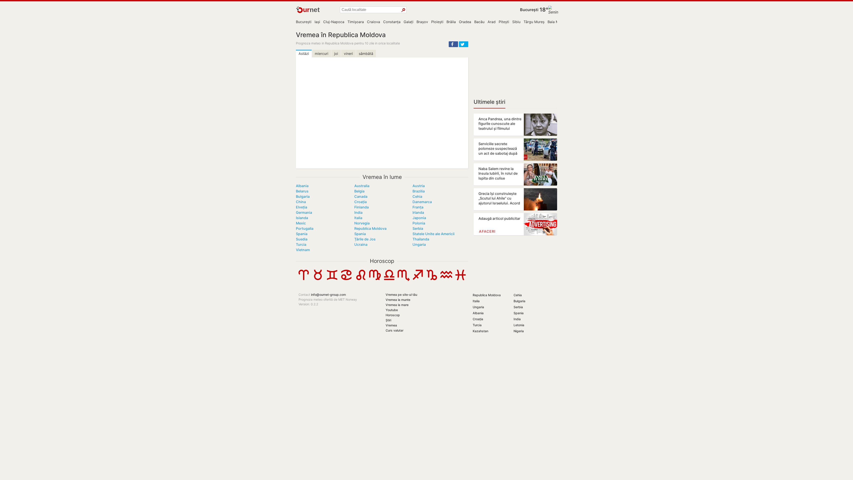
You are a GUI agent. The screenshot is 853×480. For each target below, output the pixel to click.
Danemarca (422, 202)
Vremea (391, 325)
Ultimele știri (489, 102)
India (358, 212)
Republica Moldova (370, 228)
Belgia (359, 191)
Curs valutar (394, 330)
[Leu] (360, 280)
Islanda (302, 218)
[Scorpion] (403, 280)
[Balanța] (389, 280)
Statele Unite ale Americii (433, 234)
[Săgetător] (417, 280)
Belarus (302, 191)
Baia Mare (556, 22)
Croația (360, 202)
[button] (453, 44)
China (301, 202)
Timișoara (355, 22)
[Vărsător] (446, 280)
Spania (301, 234)
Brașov (422, 22)
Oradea (465, 22)
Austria (419, 186)
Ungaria (419, 244)
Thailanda (421, 239)
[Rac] (346, 280)
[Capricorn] (431, 280)
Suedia (301, 239)
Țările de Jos (365, 239)
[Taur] (317, 280)
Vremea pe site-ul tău (401, 294)
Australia (361, 186)
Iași (317, 22)
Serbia (418, 228)
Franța (418, 207)
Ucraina (360, 244)
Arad (492, 22)
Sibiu (516, 22)
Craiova (373, 22)
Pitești (504, 22)
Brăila (451, 22)
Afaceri (487, 231)
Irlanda (418, 212)
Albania (302, 186)
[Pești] (460, 280)
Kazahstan (480, 331)
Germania (304, 212)
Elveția (301, 207)
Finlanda (361, 207)
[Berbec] (303, 280)
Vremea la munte (398, 300)
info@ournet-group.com (328, 294)
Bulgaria (303, 196)
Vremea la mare (397, 305)
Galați (408, 22)
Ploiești (437, 22)
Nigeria (519, 331)
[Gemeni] (332, 280)
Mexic (301, 223)
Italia (358, 218)
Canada (360, 196)
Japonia (419, 218)
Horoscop (382, 261)
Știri (388, 320)
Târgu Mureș (534, 22)
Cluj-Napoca (333, 22)
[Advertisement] (515, 62)
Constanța (392, 22)
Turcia (301, 244)
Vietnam (303, 250)
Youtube (392, 310)
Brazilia (419, 191)
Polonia (419, 223)
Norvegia (362, 223)
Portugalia (304, 228)
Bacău (479, 22)
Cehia (417, 196)
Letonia (519, 325)
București (529, 9)
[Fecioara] (375, 280)
